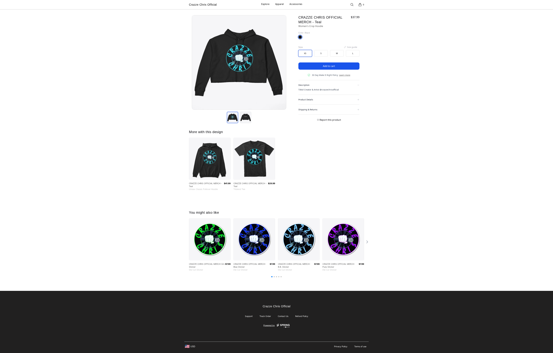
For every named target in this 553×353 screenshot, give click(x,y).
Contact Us (283, 316)
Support (249, 316)
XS (305, 53)
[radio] (305, 53)
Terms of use (360, 346)
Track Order (265, 316)
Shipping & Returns (307, 109)
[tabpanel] (239, 62)
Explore (265, 4)
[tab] (232, 117)
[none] (350, 47)
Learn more (344, 75)
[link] (209, 159)
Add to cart (329, 66)
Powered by (269, 325)
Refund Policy (301, 316)
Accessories (295, 4)
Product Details (305, 99)
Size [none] (300, 47)
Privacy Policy (340, 346)
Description (303, 85)
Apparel (279, 4)
